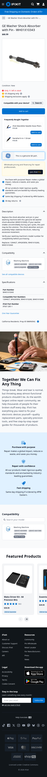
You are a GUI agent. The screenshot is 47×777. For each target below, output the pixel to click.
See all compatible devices (13, 274)
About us (6, 639)
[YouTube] (23, 725)
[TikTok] (3, 725)
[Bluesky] (33, 725)
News (27, 659)
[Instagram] (18, 725)
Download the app (34, 667)
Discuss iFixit (7, 647)
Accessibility (7, 672)
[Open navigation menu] (3, 4)
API (3, 655)
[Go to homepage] (14, 4)
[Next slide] (26, 619)
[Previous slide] (20, 619)
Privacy (5, 676)
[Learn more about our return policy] (20, 201)
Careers (5, 651)
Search (38, 103)
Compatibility (8, 253)
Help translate (21, 717)
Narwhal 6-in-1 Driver (22, 138)
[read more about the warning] (38, 322)
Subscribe (39, 700)
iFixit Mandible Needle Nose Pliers (27, 126)
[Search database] (32, 4)
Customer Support (9, 643)
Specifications (8, 282)
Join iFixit (35, 172)
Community (29, 639)
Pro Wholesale (30, 643)
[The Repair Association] (43, 725)
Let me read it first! (12, 705)
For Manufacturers (32, 651)
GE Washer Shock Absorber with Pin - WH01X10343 (23, 18)
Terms (4, 680)
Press (27, 655)
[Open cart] (37, 4)
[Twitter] (13, 725)
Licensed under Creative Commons (23, 765)
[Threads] (38, 725)
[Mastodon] (28, 725)
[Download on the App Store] (35, 673)
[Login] (43, 4)
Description (7, 211)
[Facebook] (8, 725)
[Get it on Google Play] (35, 681)
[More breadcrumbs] (3, 17)
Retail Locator (30, 647)
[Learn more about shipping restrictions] (21, 94)
